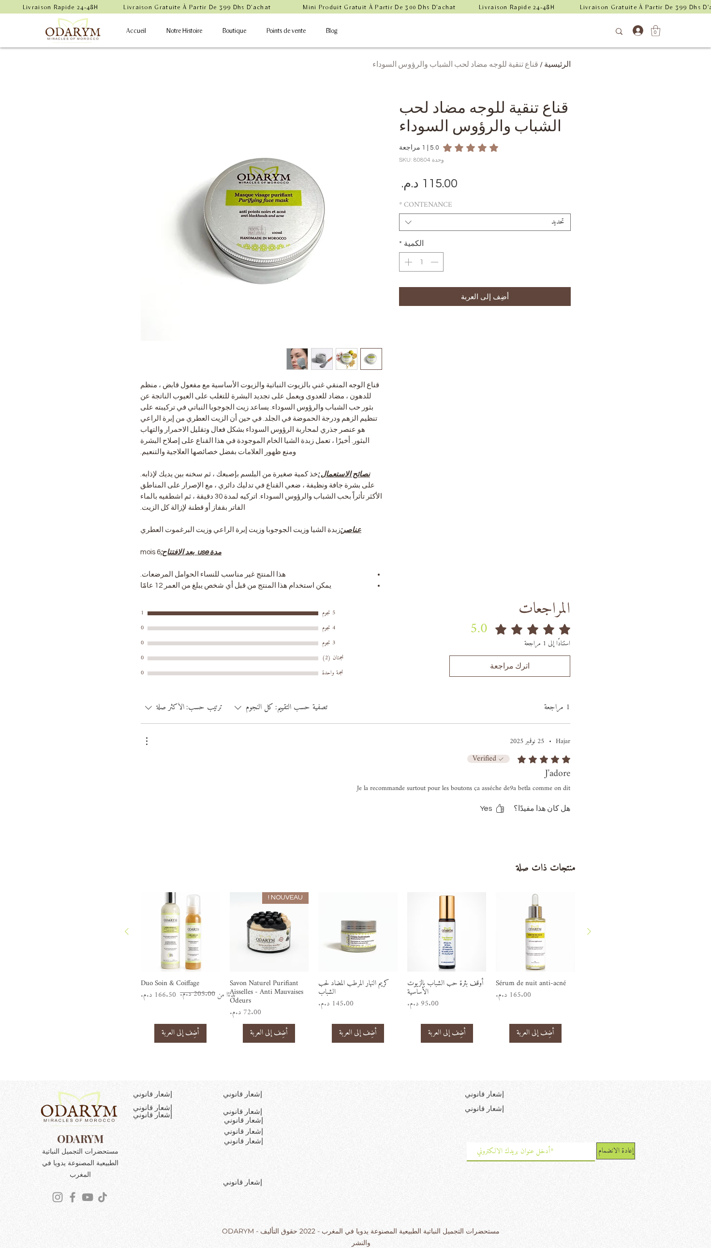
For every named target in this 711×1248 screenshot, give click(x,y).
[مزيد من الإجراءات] (146, 741)
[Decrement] (435, 262)
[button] (655, 30)
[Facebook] (72, 1197)
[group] (358, 967)
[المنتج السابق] (589, 931)
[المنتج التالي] (127, 931)
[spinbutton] (421, 262)
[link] (448, 147)
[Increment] (407, 262)
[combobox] (485, 222)
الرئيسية (557, 64)
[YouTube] (87, 1197)
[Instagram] (57, 1197)
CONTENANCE (425, 205)
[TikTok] (102, 1197)
